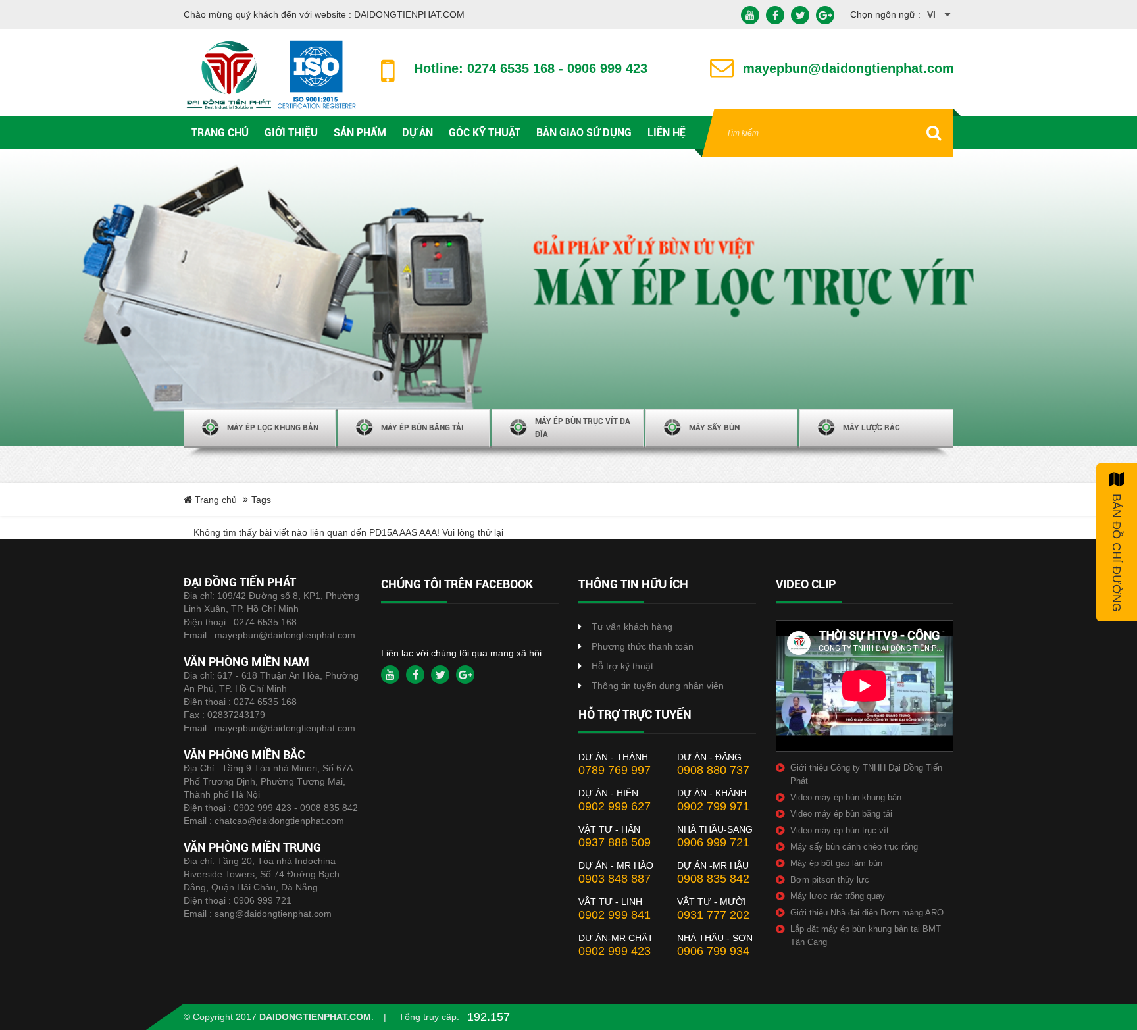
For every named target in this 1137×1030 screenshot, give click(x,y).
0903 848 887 (614, 878)
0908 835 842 (713, 878)
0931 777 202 (713, 914)
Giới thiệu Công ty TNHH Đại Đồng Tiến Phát (866, 774)
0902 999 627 (614, 806)
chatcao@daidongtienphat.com (279, 820)
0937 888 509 (614, 842)
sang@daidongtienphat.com (273, 913)
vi (931, 14)
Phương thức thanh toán (643, 646)
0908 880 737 (713, 770)
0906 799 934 (713, 951)
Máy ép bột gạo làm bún (836, 863)
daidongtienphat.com (315, 1017)
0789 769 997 (614, 770)
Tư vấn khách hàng (632, 626)
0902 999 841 (614, 914)
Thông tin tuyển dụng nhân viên (658, 686)
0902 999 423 (614, 951)
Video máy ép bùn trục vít (839, 830)
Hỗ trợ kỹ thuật (622, 666)
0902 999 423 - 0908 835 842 (296, 807)
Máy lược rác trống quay (837, 896)
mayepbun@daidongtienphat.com (285, 635)
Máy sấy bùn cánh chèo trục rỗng (854, 847)
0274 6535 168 (265, 622)
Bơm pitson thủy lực (829, 880)
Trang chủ (214, 499)
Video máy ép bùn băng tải (841, 814)
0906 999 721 (262, 900)
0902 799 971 (713, 806)
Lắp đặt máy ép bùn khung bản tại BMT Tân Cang (865, 935)
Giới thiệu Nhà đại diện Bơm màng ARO (867, 912)
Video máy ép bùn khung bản (845, 797)
